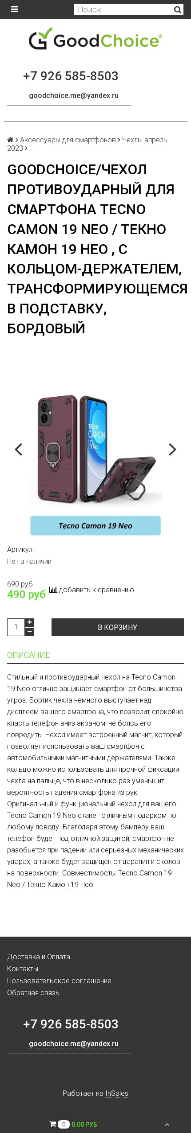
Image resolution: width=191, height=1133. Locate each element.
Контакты (22, 969)
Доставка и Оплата (38, 957)
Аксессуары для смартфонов (68, 140)
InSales (116, 1093)
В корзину (117, 627)
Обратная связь (33, 992)
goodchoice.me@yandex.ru (74, 95)
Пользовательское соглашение (59, 981)
